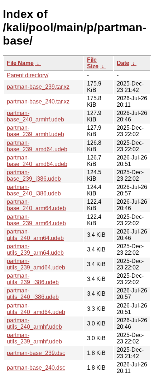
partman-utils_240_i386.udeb (33, 293)
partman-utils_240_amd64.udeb (36, 308)
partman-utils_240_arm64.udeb (35, 234)
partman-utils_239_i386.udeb (33, 279)
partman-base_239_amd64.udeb (37, 146)
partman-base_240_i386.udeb (34, 190)
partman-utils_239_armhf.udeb (34, 338)
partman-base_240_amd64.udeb (37, 160)
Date (123, 63)
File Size (92, 63)
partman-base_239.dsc (36, 353)
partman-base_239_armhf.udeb (35, 131)
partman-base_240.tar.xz (38, 101)
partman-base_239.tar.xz (38, 87)
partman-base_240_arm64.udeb (36, 205)
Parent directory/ (27, 75)
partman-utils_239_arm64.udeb (35, 249)
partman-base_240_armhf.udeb (35, 116)
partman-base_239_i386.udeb (34, 175)
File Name (20, 63)
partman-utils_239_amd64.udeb (36, 264)
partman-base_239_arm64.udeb (36, 220)
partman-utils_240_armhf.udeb (34, 323)
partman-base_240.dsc (36, 368)
